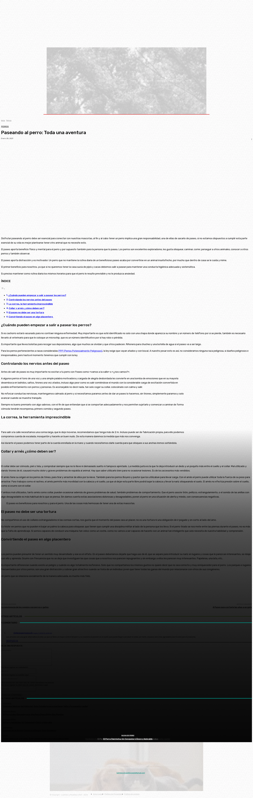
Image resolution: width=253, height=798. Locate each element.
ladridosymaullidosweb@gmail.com (131, 773)
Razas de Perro (127, 735)
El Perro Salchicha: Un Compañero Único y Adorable (127, 739)
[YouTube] (52, 779)
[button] (203, 81)
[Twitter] (67, 779)
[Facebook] (59, 779)
